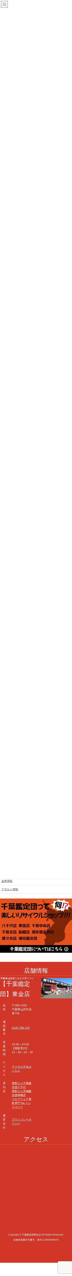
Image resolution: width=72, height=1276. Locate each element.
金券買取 (7, 881)
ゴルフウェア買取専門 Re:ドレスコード (21, 1103)
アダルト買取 (9, 889)
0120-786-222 (21, 1027)
